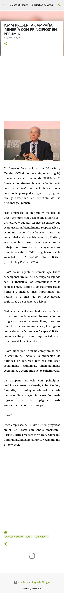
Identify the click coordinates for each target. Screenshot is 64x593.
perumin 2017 (41, 537)
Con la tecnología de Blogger (33, 582)
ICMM (28, 537)
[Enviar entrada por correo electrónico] (5, 533)
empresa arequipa (14, 537)
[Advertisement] (32, 83)
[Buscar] (60, 5)
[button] (5, 44)
